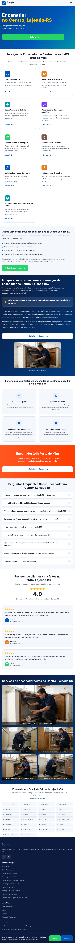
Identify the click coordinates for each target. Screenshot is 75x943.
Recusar (67, 938)
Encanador (5, 866)
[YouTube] (9, 857)
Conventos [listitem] (8, 814)
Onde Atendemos (7, 906)
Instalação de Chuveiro (9, 894)
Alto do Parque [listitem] (9, 804)
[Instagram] (4, 857)
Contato (4, 913)
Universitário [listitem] (27, 835)
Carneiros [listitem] (8, 809)
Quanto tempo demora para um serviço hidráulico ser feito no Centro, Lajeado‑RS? (31, 544)
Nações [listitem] (43, 824)
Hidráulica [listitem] (62, 814)
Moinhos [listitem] (43, 819)
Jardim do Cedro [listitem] (28, 819)
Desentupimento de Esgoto (11, 884)
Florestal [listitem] (43, 814)
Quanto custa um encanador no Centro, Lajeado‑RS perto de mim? (29, 495)
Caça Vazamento (7, 870)
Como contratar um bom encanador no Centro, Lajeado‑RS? (27, 535)
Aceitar (55, 938)
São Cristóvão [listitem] (9, 835)
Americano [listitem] (26, 804)
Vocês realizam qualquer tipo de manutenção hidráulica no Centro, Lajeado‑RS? (35, 511)
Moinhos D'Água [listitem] (64, 819)
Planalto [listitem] (7, 829)
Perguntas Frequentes (9, 917)
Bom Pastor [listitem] (44, 804)
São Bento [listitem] (62, 829)
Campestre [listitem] (62, 804)
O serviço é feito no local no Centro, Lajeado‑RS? (23, 527)
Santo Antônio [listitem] (45, 829)
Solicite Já (34, 37)
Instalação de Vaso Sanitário (11, 890)
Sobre (4, 910)
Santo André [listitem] (26, 829)
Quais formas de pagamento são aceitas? (20, 561)
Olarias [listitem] (61, 824)
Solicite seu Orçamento (16, 268)
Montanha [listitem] (8, 824)
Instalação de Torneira (9, 887)
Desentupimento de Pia (9, 873)
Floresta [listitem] (25, 814)
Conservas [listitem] (62, 809)
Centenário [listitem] (26, 809)
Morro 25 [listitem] (26, 824)
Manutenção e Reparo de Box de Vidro (15, 898)
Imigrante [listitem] (8, 819)
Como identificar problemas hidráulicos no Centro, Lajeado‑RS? (28, 503)
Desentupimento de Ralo (10, 877)
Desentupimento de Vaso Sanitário (13, 880)
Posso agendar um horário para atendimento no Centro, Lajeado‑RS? (30, 553)
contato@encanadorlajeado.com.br (15, 929)
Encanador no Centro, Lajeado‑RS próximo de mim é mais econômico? (31, 519)
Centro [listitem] (43, 809)
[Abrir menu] (71, 3)
